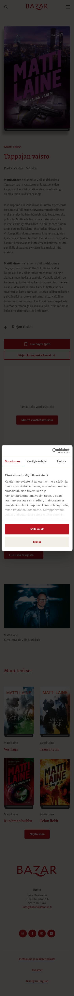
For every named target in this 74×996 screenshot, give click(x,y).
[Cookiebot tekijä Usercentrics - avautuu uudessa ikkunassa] (52, 450)
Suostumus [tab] (13, 461)
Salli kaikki (37, 529)
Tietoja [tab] (61, 461)
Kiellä (37, 541)
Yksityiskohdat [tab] (37, 461)
